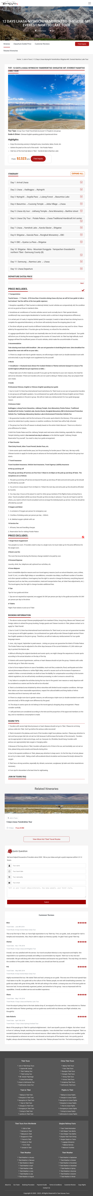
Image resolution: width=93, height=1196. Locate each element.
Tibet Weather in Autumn (67, 1174)
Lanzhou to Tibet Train (25, 1114)
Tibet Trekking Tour (25, 1071)
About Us (8, 1185)
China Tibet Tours (67, 1061)
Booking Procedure (28, 1185)
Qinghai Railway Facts (67, 1124)
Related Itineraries (11, 51)
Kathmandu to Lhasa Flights (67, 1114)
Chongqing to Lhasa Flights (67, 1108)
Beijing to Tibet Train (25, 1095)
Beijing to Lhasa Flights (67, 1095)
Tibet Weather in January (25, 1157)
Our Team (16, 1185)
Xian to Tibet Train (25, 1103)
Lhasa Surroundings (25, 1079)
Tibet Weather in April (25, 1166)
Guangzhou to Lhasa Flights (67, 1100)
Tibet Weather (25, 1153)
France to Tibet (25, 1139)
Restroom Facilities (67, 1147)
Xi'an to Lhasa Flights (67, 1106)
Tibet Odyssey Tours (63, 1193)
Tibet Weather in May (25, 1168)
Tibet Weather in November (67, 1163)
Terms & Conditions (55, 1185)
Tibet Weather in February (25, 1160)
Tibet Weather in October (67, 1160)
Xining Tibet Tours (67, 1077)
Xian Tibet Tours (67, 1068)
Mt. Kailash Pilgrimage (25, 1077)
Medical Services (67, 1145)
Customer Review (70, 1185)
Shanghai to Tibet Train (25, 1097)
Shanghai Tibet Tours (67, 1071)
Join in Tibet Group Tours (25, 1066)
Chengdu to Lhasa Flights (67, 1097)
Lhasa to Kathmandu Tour (25, 1082)
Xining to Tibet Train (25, 1111)
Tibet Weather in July (25, 1174)
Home (19, 59)
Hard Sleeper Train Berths (67, 1134)
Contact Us (46, 1188)
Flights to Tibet (67, 1090)
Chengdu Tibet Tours (67, 1074)
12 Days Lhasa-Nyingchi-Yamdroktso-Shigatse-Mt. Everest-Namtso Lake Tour (61, 59)
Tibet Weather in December (67, 1166)
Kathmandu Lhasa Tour (25, 1085)
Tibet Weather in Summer (67, 1171)
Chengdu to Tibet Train (25, 1106)
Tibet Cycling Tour (25, 1074)
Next (82, 283)
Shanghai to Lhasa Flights (67, 1103)
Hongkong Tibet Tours (67, 1082)
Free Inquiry (82, 44)
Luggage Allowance (67, 1142)
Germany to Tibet (25, 1131)
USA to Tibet (25, 1128)
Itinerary (7, 44)
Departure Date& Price (22, 44)
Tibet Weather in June (25, 1171)
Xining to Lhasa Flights (67, 1111)
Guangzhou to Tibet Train (25, 1100)
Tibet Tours (25, 1061)
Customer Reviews (42, 44)
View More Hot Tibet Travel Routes (46, 839)
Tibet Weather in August (25, 1176)
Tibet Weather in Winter (67, 1176)
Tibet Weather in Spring (67, 1168)
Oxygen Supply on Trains (67, 1139)
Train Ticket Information (67, 1128)
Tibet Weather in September (67, 1157)
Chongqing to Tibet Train (25, 1108)
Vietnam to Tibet (26, 1142)
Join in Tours (27, 59)
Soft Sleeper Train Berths (67, 1131)
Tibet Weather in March (26, 1163)
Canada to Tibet (25, 1147)
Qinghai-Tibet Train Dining (67, 1136)
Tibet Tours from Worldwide (25, 1124)
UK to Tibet (25, 1145)
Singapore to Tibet (25, 1136)
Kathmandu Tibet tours (67, 1085)
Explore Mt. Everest (25, 1068)
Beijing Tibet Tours (67, 1066)
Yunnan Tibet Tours (67, 1079)
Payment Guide (42, 1185)
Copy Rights (82, 1185)
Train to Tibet (25, 1090)
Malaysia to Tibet (25, 1134)
